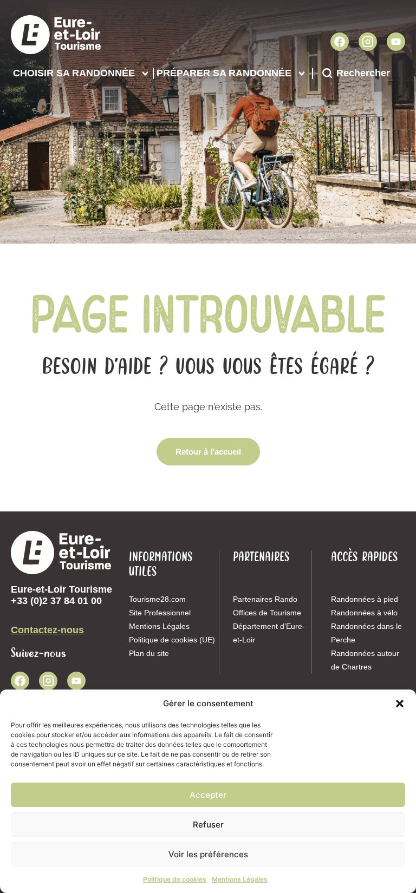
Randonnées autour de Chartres (365, 660)
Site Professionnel (160, 612)
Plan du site (149, 653)
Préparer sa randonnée (224, 73)
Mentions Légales (240, 879)
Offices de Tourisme (267, 612)
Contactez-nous (47, 630)
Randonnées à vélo (364, 612)
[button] (399, 703)
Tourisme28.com (157, 599)
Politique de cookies (174, 879)
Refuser (208, 824)
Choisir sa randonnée (74, 73)
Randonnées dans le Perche (366, 633)
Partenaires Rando (265, 599)
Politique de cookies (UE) (172, 639)
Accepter (208, 795)
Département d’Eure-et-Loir (269, 633)
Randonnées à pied (364, 599)
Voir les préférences (208, 854)
